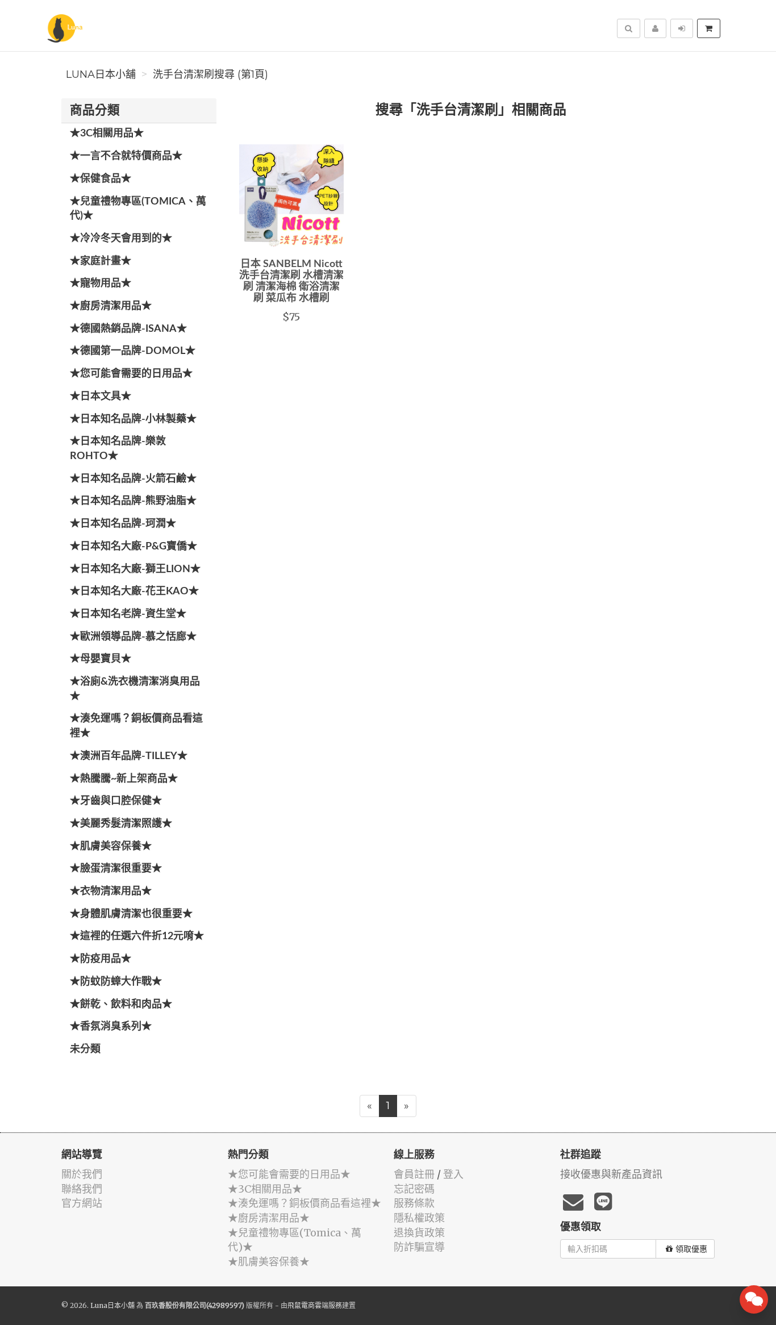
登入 (453, 1174)
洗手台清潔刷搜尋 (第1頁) (210, 74)
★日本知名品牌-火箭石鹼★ (133, 479)
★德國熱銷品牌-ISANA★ (128, 329)
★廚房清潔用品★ (111, 306)
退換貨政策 (419, 1232)
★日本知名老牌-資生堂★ (128, 614)
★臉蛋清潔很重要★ (116, 869)
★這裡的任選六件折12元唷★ (137, 936)
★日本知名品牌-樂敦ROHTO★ (118, 448)
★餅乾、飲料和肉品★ (121, 1004)
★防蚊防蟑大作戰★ (116, 982)
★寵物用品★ (100, 283)
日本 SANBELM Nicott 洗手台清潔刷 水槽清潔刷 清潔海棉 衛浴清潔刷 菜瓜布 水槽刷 (291, 281)
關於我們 (81, 1174)
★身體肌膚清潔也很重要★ (131, 914)
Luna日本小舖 (101, 74)
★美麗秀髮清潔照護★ (121, 824)
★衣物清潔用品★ (111, 891)
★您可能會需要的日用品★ (131, 374)
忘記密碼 (414, 1188)
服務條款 (414, 1203)
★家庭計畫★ (100, 261)
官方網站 (81, 1203)
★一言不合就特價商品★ (126, 156)
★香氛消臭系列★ (111, 1027)
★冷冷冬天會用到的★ (121, 239)
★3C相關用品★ (107, 133)
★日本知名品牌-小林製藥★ (133, 419)
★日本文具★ (100, 396)
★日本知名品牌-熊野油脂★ (133, 501)
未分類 (85, 1049)
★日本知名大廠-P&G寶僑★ (133, 546)
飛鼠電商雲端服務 (314, 1305)
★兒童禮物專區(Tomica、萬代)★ (138, 209)
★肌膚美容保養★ (111, 846)
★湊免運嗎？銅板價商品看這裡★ (136, 726)
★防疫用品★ (100, 959)
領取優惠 (691, 1249)
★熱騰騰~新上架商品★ (124, 779)
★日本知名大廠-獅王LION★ (135, 569)
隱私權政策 (419, 1217)
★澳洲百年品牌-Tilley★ (128, 756)
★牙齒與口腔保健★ (116, 801)
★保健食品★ (100, 179)
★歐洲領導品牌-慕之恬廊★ (133, 637)
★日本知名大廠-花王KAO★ (134, 591)
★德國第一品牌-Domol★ (132, 351)
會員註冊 (414, 1174)
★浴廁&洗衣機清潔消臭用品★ (135, 689)
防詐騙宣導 (419, 1246)
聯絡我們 (81, 1188)
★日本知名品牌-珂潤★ (123, 524)
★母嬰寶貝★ (100, 659)
